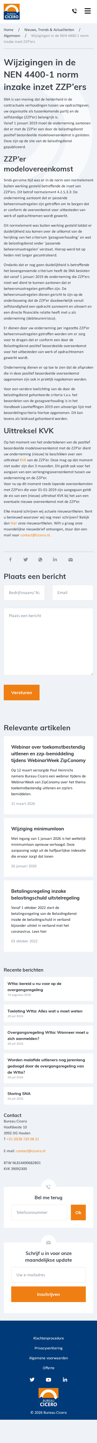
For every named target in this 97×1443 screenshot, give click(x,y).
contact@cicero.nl (35, 535)
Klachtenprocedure (48, 1338)
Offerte (48, 1368)
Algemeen (12, 36)
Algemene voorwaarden (48, 1358)
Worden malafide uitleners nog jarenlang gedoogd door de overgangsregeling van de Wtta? (46, 1066)
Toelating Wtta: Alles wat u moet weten (45, 1010)
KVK (22, 460)
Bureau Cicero (55, 1413)
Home (8, 30)
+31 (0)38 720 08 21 (23, 1139)
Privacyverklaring (49, 1348)
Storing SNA (19, 1093)
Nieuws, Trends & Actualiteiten (49, 30)
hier (14, 523)
